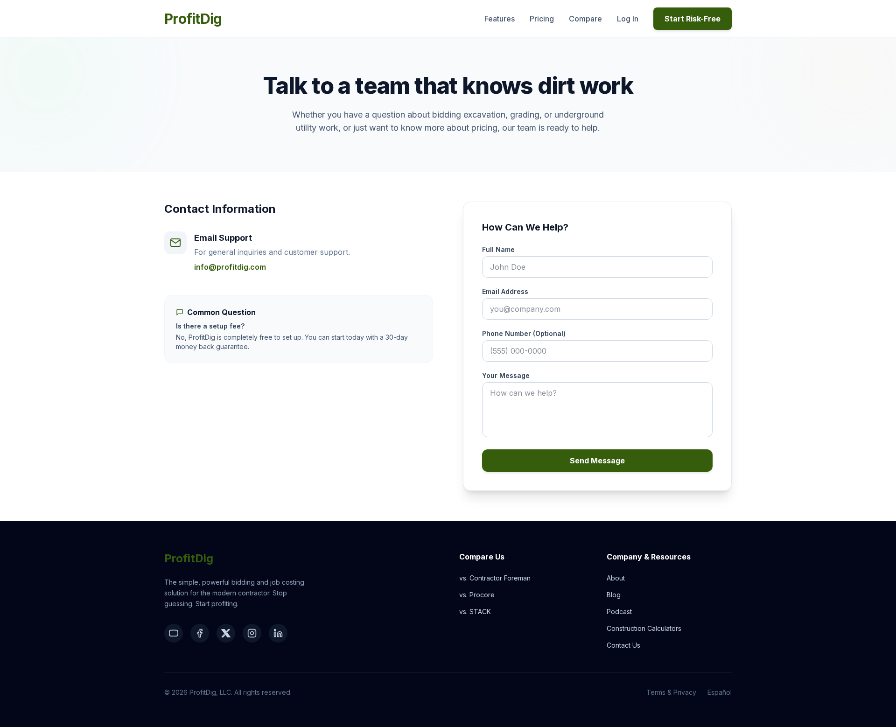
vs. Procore (477, 595)
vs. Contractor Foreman (495, 578)
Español (719, 692)
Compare (585, 18)
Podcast (619, 611)
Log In (627, 18)
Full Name (498, 249)
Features (499, 18)
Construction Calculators (644, 628)
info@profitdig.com (230, 267)
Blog (614, 595)
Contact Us (623, 645)
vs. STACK (475, 611)
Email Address (505, 291)
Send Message (597, 460)
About (616, 578)
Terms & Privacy (671, 692)
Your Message (506, 375)
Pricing (542, 18)
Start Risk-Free (693, 18)
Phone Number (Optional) (524, 333)
